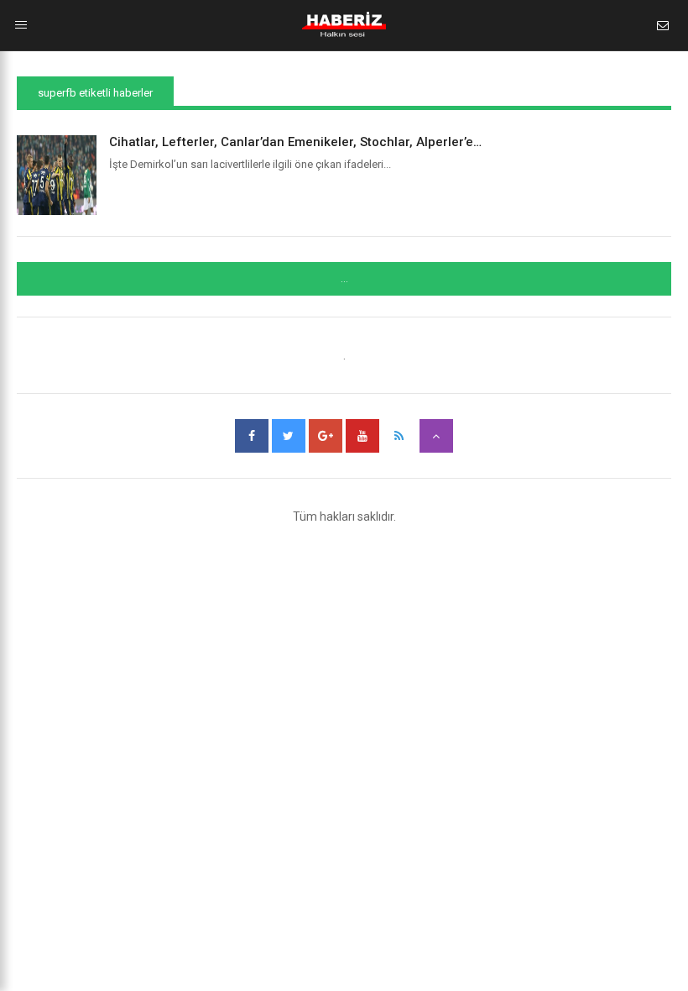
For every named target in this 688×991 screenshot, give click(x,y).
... (344, 279)
